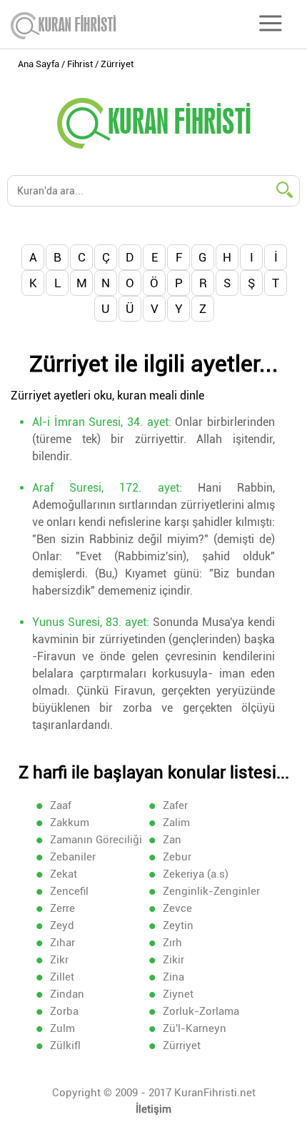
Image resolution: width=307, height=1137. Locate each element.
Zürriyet (182, 1045)
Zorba (64, 1011)
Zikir (173, 959)
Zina (173, 976)
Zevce (177, 908)
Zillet (62, 976)
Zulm (62, 1028)
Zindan (67, 994)
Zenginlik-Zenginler (211, 891)
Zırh (172, 942)
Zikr (59, 959)
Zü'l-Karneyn (194, 1028)
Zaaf (60, 805)
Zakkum (69, 822)
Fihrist (80, 64)
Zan (172, 839)
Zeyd (62, 925)
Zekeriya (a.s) (195, 874)
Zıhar (62, 942)
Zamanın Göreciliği (96, 839)
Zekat (63, 874)
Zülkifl (65, 1045)
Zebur (177, 856)
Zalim (176, 822)
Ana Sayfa (38, 64)
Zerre (62, 908)
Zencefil (69, 891)
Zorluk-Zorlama (201, 1011)
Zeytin (178, 925)
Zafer (175, 805)
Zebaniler (73, 856)
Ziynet (178, 994)
